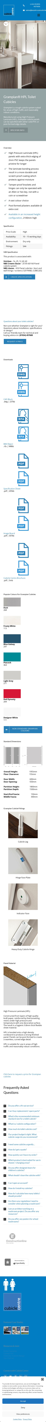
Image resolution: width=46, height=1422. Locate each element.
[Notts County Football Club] (8, 1330)
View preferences (23, 1414)
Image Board (9, 533)
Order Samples (10, 1351)
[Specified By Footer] (16, 1253)
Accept (23, 1401)
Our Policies (9, 1358)
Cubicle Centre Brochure (14, 578)
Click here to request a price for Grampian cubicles (22, 1075)
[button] (42, 1379)
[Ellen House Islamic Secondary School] (16, 1330)
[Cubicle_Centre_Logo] (9, 6)
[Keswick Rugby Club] (25, 1330)
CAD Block (8, 399)
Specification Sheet (12, 488)
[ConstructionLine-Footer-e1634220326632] (16, 1230)
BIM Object (8, 444)
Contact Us (8, 1353)
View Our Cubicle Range (14, 1355)
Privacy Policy (27, 1419)
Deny (23, 1408)
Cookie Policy (17, 1419)
